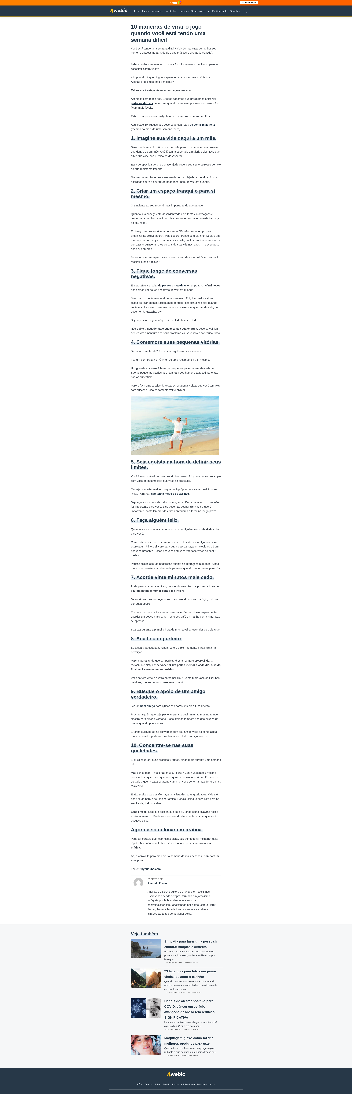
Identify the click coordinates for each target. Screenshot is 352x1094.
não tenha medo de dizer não (170, 493)
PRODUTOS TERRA (249, 2)
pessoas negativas (174, 285)
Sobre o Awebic (199, 11)
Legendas (184, 11)
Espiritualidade (219, 11)
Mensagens (157, 11)
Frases (145, 11)
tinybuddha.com (150, 868)
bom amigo (147, 705)
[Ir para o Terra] (176, 2)
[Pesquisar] (245, 11)
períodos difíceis (142, 103)
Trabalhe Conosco (206, 1084)
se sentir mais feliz (202, 124)
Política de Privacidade (183, 1084)
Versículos (171, 11)
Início (136, 11)
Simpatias (235, 11)
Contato (148, 1084)
